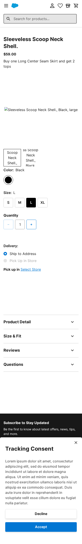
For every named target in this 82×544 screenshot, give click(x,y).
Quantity (10, 215)
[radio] (8, 180)
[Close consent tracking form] (75, 442)
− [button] (8, 224)
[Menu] (6, 5)
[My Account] (52, 5)
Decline (41, 513)
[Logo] (14, 5)
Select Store (31, 269)
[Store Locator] (68, 5)
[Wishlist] (60, 5)
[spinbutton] (20, 224)
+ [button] (31, 224)
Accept (41, 527)
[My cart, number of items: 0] (76, 5)
